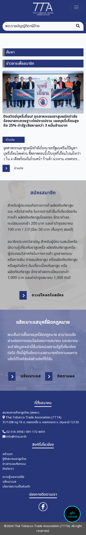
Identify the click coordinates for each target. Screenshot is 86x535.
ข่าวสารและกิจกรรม (14, 464)
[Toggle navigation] (76, 7)
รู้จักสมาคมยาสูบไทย (14, 459)
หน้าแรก (8, 454)
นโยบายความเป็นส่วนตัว (16, 486)
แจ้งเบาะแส (72, 515)
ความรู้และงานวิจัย (13, 477)
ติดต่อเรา (8, 469)
